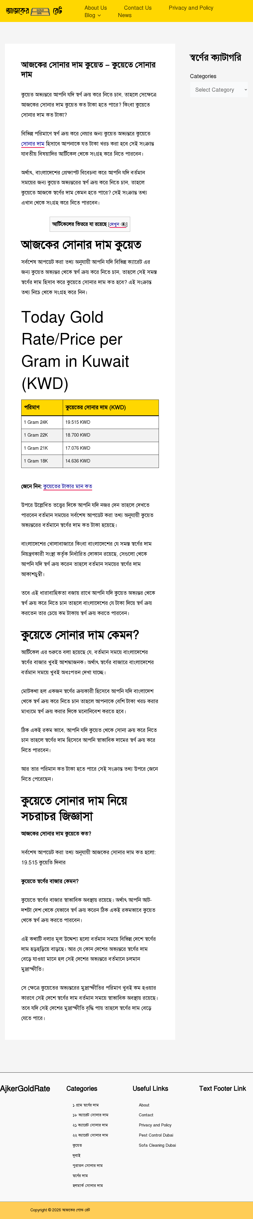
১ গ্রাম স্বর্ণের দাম (86, 1105)
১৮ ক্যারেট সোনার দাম (90, 1115)
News (125, 15)
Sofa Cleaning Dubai (157, 1145)
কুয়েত (77, 1145)
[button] (98, 15)
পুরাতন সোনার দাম (88, 1165)
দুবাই (76, 1155)
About (144, 1105)
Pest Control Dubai (156, 1135)
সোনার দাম (32, 143)
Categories (203, 76)
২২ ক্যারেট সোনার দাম (90, 1135)
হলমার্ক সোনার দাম (88, 1185)
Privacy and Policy (191, 7)
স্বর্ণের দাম (80, 1175)
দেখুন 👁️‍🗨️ (117, 224)
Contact (146, 1115)
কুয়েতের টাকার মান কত (67, 486)
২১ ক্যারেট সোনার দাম (90, 1125)
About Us (95, 7)
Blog (89, 15)
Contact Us (138, 7)
